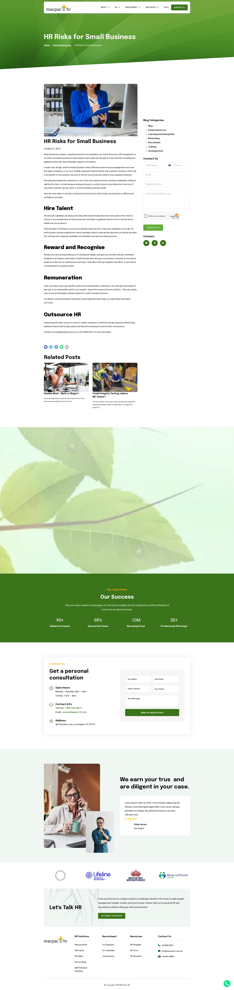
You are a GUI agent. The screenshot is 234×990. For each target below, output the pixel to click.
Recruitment (131, 7)
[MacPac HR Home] (58, 7)
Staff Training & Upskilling (81, 969)
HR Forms (134, 950)
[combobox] (170, 165)
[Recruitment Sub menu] (139, 7)
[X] (51, 347)
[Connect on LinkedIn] (163, 243)
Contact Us (179, 7)
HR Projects (79, 950)
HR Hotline (79, 956)
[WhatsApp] (61, 347)
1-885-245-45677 (73, 708)
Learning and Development (161, 134)
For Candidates (108, 950)
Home (47, 45)
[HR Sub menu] (119, 7)
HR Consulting (80, 962)
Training (152, 146)
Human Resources (62, 45)
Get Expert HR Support (111, 916)
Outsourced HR (81, 945)
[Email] (67, 347)
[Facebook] (46, 347)
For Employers (108, 945)
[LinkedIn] (56, 347)
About (104, 7)
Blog (166, 7)
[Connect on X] (146, 243)
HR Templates (135, 945)
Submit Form (153, 227)
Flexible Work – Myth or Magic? (61, 394)
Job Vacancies (108, 956)
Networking (154, 138)
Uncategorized (155, 151)
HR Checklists (135, 956)
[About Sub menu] (109, 7)
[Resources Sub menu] (158, 7)
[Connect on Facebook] (155, 243)
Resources (151, 7)
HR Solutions (82, 936)
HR (116, 7)
